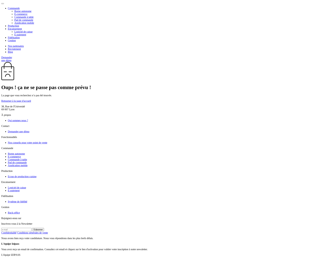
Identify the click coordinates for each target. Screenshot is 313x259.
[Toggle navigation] (2, 3)
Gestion (12, 40)
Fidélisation (14, 37)
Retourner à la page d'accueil (16, 101)
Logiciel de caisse (23, 31)
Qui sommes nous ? (18, 120)
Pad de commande (23, 20)
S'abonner (38, 229)
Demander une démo (6, 59)
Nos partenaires (16, 46)
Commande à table (24, 17)
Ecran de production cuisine (22, 176)
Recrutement (14, 49)
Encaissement (15, 28)
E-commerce (20, 14)
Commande (14, 8)
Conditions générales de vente (32, 232)
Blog (10, 51)
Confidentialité (8, 232)
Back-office (14, 212)
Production (13, 25)
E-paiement (20, 34)
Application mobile (24, 23)
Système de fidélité (17, 201)
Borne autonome (22, 11)
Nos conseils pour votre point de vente (27, 142)
